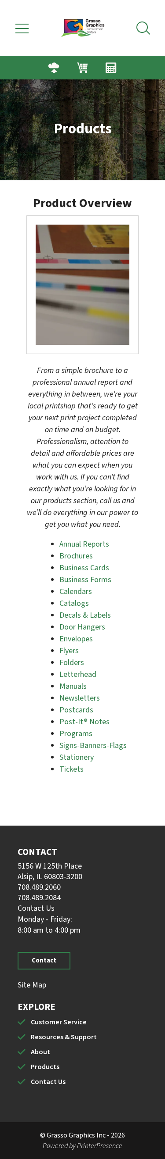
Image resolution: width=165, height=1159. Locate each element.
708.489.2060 (39, 887)
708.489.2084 (39, 897)
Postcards (76, 710)
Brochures (76, 556)
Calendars (75, 591)
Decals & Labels (85, 615)
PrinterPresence (99, 1146)
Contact (44, 960)
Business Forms (85, 579)
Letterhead (77, 674)
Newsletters (79, 698)
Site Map (32, 985)
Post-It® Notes (84, 721)
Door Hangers (82, 627)
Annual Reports (84, 544)
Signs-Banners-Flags (93, 745)
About (40, 1052)
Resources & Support (64, 1037)
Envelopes (76, 638)
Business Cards (84, 567)
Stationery (76, 757)
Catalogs (74, 603)
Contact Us (36, 908)
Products (45, 1067)
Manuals (73, 686)
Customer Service (59, 1022)
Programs (75, 733)
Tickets (71, 769)
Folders (71, 662)
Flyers (69, 650)
